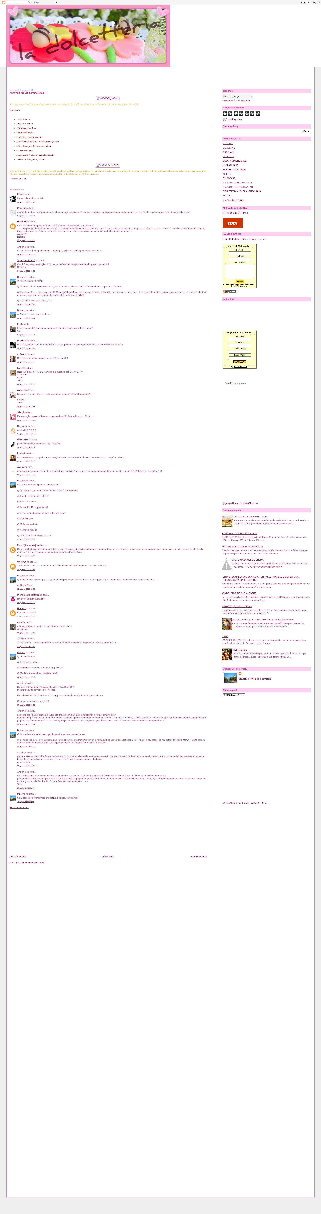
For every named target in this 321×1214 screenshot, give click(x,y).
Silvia (20, 412)
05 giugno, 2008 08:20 (26, 475)
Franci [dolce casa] (26, 545)
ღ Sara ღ (21, 354)
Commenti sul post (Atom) (32, 862)
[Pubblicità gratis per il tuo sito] (229, 292)
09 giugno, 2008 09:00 (26, 746)
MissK (20, 194)
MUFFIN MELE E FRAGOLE (27, 92)
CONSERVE (229, 148)
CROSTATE (228, 152)
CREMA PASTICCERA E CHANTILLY (238, 533)
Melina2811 (22, 439)
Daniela (20, 426)
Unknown (21, 562)
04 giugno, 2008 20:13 (26, 420)
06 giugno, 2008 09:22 (26, 677)
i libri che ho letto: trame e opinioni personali (244, 239)
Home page (108, 856)
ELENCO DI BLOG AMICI (235, 213)
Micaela (21, 208)
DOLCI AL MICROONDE (235, 161)
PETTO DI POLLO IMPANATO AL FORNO (242, 546)
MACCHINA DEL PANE (234, 169)
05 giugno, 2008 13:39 (26, 603)
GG (19, 324)
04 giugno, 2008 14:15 (26, 271)
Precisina (21, 340)
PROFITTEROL (239, 650)
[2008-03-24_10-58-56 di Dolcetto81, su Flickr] (108, 165)
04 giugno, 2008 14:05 (26, 254)
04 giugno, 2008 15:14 (26, 348)
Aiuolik (20, 390)
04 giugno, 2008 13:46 (26, 202)
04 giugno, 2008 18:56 (26, 384)
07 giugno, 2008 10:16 (26, 705)
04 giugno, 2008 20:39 (26, 434)
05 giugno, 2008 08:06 (26, 461)
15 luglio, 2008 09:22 (25, 802)
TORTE (226, 195)
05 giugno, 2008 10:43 (26, 556)
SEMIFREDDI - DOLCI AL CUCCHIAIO (242, 191)
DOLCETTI (228, 156)
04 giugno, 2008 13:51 (26, 216)
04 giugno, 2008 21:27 (26, 447)
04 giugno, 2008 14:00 (26, 241)
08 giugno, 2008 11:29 (26, 724)
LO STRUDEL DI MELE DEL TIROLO (250, 516)
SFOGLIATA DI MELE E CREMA (248, 560)
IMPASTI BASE (230, 165)
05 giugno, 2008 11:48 (26, 589)
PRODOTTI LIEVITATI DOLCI (237, 182)
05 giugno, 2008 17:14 (26, 647)
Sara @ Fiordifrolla (26, 260)
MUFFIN (22, 179)
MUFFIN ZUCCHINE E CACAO (236, 606)
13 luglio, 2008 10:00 (25, 788)
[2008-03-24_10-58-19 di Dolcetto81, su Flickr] (108, 98)
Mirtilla (20, 453)
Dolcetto (21, 277)
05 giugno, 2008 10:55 (26, 570)
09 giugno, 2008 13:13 (26, 766)
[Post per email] (10, 179)
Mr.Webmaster (240, 286)
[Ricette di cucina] (233, 227)
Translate (245, 100)
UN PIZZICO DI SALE (233, 200)
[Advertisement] (160, 74)
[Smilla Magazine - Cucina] (232, 119)
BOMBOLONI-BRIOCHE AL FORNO (238, 593)
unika (19, 622)
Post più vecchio (198, 856)
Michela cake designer (28, 595)
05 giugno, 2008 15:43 (26, 616)
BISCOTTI (228, 143)
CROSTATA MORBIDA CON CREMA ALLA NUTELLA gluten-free (263, 619)
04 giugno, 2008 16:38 (26, 362)
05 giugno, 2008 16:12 (26, 633)
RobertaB (21, 221)
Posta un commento (19, 807)
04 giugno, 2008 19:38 (26, 406)
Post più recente (18, 856)
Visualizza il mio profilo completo (255, 679)
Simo (19, 368)
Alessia (20, 467)
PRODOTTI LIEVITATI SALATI (238, 187)
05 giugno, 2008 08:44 (26, 539)
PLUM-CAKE (229, 178)
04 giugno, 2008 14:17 (26, 304)
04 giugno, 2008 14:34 (26, 335)
